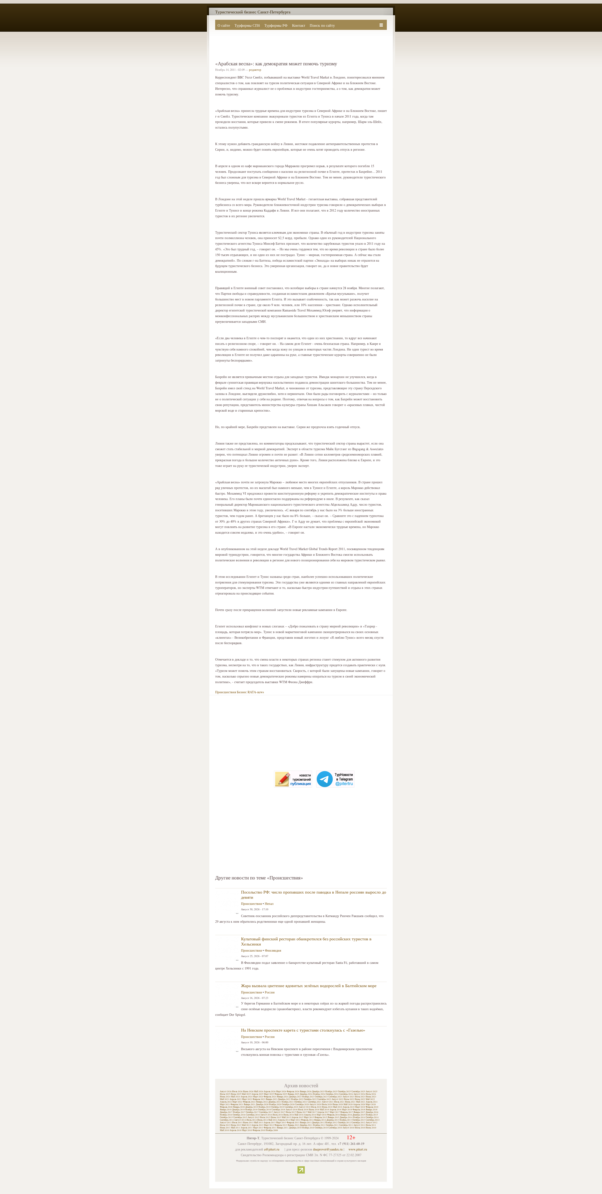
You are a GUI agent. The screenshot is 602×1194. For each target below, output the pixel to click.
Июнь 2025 (236, 1094)
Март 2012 (269, 1125)
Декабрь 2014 (346, 1117)
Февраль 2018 (358, 1109)
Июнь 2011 (225, 1127)
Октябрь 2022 (310, 1099)
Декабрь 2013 (332, 1120)
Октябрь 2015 (226, 1117)
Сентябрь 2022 (324, 1099)
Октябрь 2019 (277, 1107)
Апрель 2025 (257, 1094)
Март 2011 (258, 1127)
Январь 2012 (293, 1125)
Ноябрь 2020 (275, 1104)
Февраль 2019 (372, 1107)
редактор (255, 69)
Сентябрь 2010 (335, 1127)
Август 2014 (240, 1120)
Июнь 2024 (225, 1096)
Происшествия (225, 692)
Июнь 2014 (262, 1120)
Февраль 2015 (320, 1117)
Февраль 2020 (226, 1107)
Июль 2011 (371, 1125)
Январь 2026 (306, 1091)
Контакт (298, 25)
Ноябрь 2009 (272, 1130)
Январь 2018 (371, 1109)
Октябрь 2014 (372, 1117)
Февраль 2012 (280, 1125)
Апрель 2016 (310, 1114)
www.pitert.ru (358, 1149)
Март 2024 (258, 1096)
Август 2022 (337, 1099)
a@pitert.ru (271, 1149)
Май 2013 (258, 1122)
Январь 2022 (262, 1101)
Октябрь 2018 (264, 1109)
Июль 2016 (278, 1114)
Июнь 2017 (302, 1112)
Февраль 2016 (333, 1114)
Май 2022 (370, 1099)
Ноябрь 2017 (239, 1112)
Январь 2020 (239, 1107)
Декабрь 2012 (318, 1122)
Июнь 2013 (248, 1122)
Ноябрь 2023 (308, 1096)
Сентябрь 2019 (291, 1107)
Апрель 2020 (359, 1104)
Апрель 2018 (335, 1109)
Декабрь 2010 (295, 1127)
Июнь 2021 (350, 1101)
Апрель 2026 (270, 1091)
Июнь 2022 (360, 1099)
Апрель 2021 (372, 1101)
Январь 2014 (320, 1120)
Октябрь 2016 (239, 1114)
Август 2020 (315, 1104)
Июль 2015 (265, 1117)
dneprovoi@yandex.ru (328, 1149)
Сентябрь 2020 (302, 1104)
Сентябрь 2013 (373, 1120)
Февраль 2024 (270, 1096)
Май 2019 (337, 1107)
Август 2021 (328, 1101)
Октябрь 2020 (288, 1104)
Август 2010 (348, 1127)
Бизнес (242, 692)
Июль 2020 (327, 1104)
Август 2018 (291, 1109)
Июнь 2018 (314, 1109)
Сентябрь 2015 (240, 1117)
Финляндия (273, 950)
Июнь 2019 (327, 1107)
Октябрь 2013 (358, 1120)
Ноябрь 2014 (359, 1117)
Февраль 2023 (259, 1099)
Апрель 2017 (323, 1112)
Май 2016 (299, 1114)
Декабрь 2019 (251, 1107)
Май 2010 (224, 1130)
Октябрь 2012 (344, 1122)
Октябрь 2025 (344, 1091)
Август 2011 (359, 1125)
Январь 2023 (271, 1099)
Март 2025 (269, 1094)
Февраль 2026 (293, 1091)
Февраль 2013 (293, 1122)
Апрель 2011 (247, 1127)
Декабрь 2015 (358, 1114)
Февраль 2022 (249, 1101)
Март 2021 (225, 1104)
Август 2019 (305, 1107)
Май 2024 (235, 1096)
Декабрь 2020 (262, 1104)
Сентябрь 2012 (358, 1122)
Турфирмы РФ (276, 25)
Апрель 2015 (297, 1117)
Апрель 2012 (257, 1125)
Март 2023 (247, 1099)
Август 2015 (253, 1117)
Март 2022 (237, 1101)
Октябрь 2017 (252, 1112)
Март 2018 (347, 1109)
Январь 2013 (306, 1122)
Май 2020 (348, 1104)
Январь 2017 (359, 1112)
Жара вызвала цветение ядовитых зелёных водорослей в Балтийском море (308, 985)
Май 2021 (360, 1101)
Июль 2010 (360, 1127)
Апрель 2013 (270, 1122)
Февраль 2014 (307, 1120)
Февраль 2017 (346, 1112)
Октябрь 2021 (300, 1101)
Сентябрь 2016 (253, 1114)
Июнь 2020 (338, 1104)
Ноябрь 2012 (331, 1122)
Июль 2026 (237, 1091)
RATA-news (256, 692)
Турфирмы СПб (247, 25)
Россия (269, 992)
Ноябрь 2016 (226, 1114)
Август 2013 (226, 1122)
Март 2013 (281, 1122)
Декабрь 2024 (306, 1094)
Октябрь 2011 (332, 1125)
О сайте (224, 25)
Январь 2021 (249, 1104)
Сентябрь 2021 (314, 1101)
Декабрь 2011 (306, 1125)
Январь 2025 (293, 1094)
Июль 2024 (371, 1094)
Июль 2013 (237, 1122)
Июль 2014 (251, 1120)
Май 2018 (324, 1109)
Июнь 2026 (248, 1091)
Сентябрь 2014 (227, 1120)
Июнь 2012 (236, 1125)
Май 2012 (246, 1125)
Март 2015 (309, 1117)
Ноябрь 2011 (319, 1125)
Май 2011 (235, 1127)
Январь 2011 (283, 1127)
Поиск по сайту (322, 25)
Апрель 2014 (284, 1120)
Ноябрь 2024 (319, 1094)
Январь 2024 (283, 1096)
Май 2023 (224, 1099)
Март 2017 (335, 1112)
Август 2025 (371, 1091)
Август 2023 (348, 1096)
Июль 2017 (291, 1112)
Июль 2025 (225, 1094)
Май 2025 (246, 1094)
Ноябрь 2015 (372, 1114)
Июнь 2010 (371, 1127)
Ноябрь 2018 (251, 1109)
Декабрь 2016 (372, 1112)
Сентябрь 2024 (346, 1094)
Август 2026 (226, 1091)
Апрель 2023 (236, 1099)
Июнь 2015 (276, 1117)
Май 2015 (286, 1117)
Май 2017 (312, 1112)
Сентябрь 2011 (346, 1125)
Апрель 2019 (349, 1107)
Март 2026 (281, 1091)
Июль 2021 (339, 1101)
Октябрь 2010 (321, 1127)
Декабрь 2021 (274, 1101)
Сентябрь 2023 (335, 1096)
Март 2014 (295, 1120)
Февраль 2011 (270, 1127)
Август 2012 (371, 1122)
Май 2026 (258, 1091)
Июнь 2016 (288, 1114)
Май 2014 (272, 1120)
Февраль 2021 (236, 1104)
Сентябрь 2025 (358, 1091)
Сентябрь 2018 (278, 1109)
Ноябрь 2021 (287, 1101)
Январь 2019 (226, 1109)
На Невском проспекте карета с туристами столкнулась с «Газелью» (303, 1030)
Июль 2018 (303, 1109)
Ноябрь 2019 (264, 1107)
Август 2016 (266, 1114)
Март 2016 (322, 1114)
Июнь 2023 (371, 1096)
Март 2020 (371, 1104)
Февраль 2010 (259, 1130)
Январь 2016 (346, 1114)
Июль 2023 (360, 1096)
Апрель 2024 (247, 1096)
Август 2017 (279, 1112)
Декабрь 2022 (284, 1099)
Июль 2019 (316, 1107)
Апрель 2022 (226, 1101)
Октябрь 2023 (321, 1096)
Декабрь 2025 (318, 1091)
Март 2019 (360, 1107)
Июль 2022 (349, 1099)
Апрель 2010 (236, 1130)
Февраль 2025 (280, 1094)
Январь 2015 (333, 1117)
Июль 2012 (225, 1125)
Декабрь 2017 (226, 1112)
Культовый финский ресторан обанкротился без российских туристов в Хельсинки (306, 941)
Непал (269, 903)
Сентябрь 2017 (266, 1112)
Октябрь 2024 (332, 1094)
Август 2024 (359, 1094)
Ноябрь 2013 (346, 1120)
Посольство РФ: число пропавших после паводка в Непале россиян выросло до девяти (313, 894)
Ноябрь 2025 (331, 1091)
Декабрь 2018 (238, 1109)
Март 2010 (247, 1130)
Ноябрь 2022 (297, 1099)
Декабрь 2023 (295, 1096)
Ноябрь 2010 (308, 1127)
